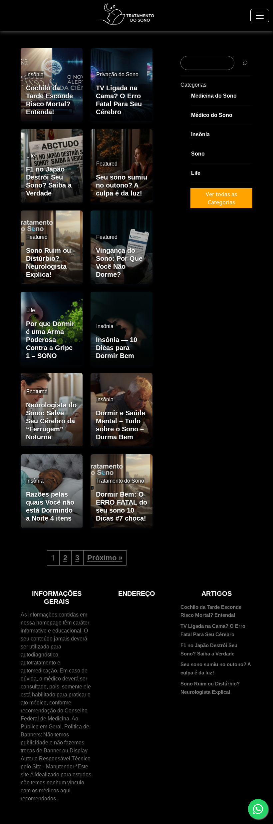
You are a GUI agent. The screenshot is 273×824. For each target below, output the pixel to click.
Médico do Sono (211, 115)
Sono (198, 154)
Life (195, 173)
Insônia (200, 134)
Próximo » (105, 558)
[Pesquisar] (245, 63)
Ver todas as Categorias (221, 198)
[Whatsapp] (258, 809)
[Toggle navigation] (259, 15)
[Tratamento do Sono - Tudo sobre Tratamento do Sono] (126, 14)
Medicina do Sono (214, 96)
